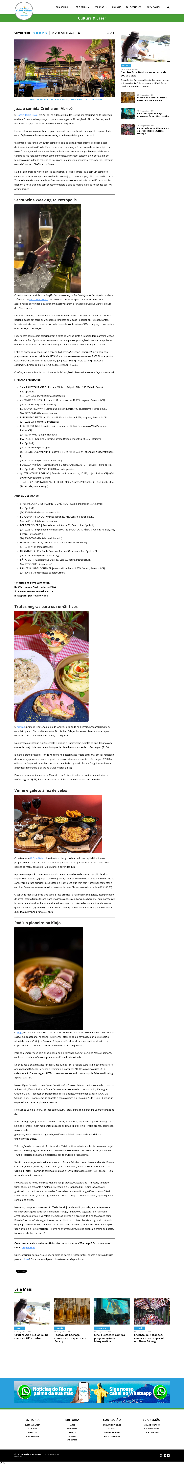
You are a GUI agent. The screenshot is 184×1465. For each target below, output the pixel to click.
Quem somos (153, 7)
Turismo (72, 1436)
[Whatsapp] (34, 33)
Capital (111, 1429)
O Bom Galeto (37, 858)
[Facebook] (37, 33)
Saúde (72, 1425)
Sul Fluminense (151, 1432)
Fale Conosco (133, 7)
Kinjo (19, 1032)
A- (109, 33)
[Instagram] (161, 1455)
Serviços (72, 1432)
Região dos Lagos (151, 1425)
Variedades (72, 1440)
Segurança (72, 1429)
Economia (32, 1429)
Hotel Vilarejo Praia (27, 115)
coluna (25, 1259)
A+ (112, 33)
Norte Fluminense (111, 1436)
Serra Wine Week (38, 299)
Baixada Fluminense (112, 1425)
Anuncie (116, 7)
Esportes (32, 1432)
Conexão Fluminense (24, 11)
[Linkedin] (43, 33)
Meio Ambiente (32, 1436)
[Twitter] (40, 33)
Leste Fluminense (112, 1432)
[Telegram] (46, 33)
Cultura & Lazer (32, 1425)
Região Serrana (151, 1429)
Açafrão (21, 726)
